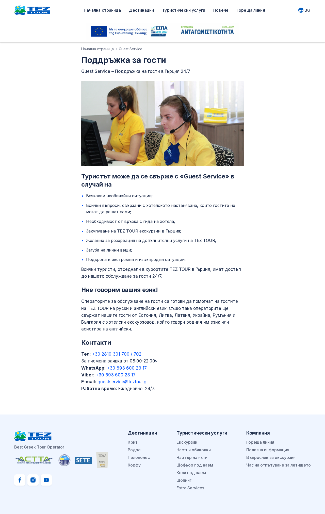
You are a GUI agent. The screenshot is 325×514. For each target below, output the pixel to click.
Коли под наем (191, 472)
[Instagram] (33, 480)
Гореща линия (251, 10)
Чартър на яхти (191, 457)
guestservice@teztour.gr (123, 381)
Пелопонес (139, 457)
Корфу (134, 465)
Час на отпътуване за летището (278, 465)
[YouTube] (46, 480)
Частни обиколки (193, 449)
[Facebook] (19, 480)
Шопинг (183, 480)
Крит (133, 442)
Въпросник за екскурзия (271, 457)
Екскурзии (186, 442)
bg (307, 10)
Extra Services (190, 487)
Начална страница (102, 10)
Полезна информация (267, 449)
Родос (134, 449)
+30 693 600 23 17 (127, 368)
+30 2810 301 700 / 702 (116, 354)
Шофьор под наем (194, 465)
